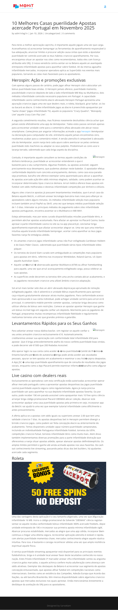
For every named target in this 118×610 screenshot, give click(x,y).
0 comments (68, 33)
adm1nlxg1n (21, 33)
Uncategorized (52, 33)
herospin (86, 131)
